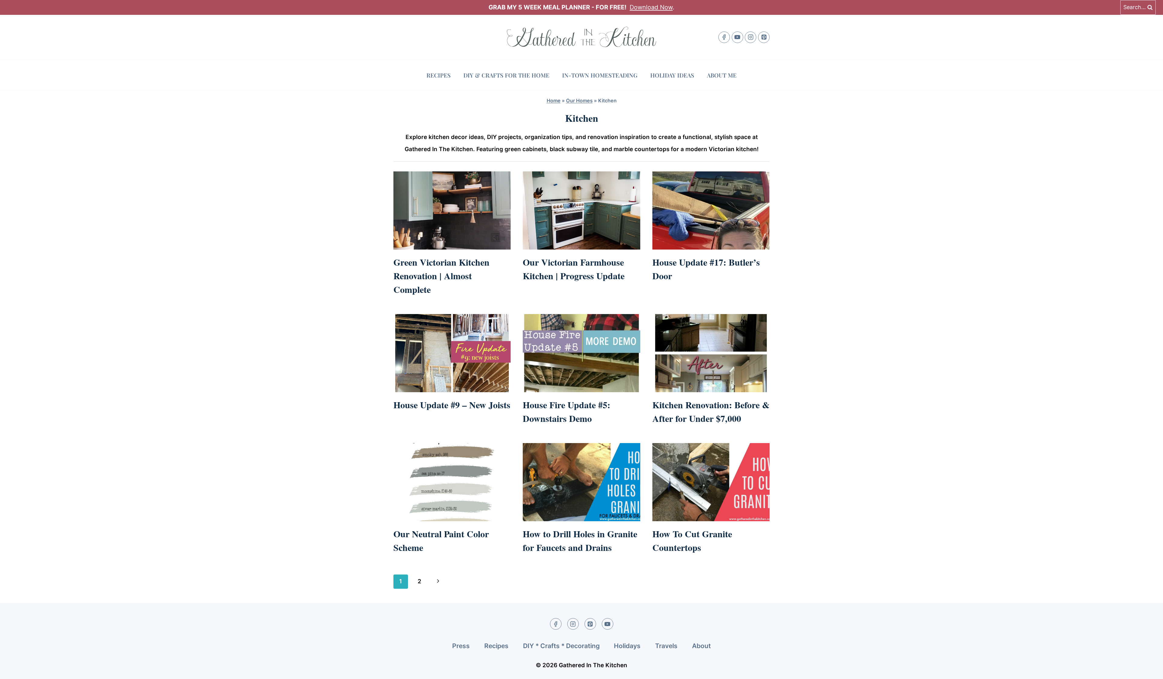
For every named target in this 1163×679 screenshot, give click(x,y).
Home (554, 101)
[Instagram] (750, 37)
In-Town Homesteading (600, 75)
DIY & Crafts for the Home (506, 75)
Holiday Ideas (672, 75)
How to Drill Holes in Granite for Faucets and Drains (580, 540)
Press (461, 646)
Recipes (438, 75)
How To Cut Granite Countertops (692, 540)
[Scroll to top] (1147, 669)
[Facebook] (724, 37)
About (701, 646)
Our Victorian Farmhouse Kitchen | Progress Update (574, 268)
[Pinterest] (764, 37)
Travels (666, 646)
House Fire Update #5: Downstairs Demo (566, 411)
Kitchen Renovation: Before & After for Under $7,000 (711, 411)
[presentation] (452, 210)
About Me (722, 75)
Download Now (651, 7)
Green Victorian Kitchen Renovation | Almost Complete (441, 275)
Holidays (627, 646)
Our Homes (579, 101)
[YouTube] (737, 37)
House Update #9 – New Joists (451, 404)
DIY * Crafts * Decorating (561, 646)
